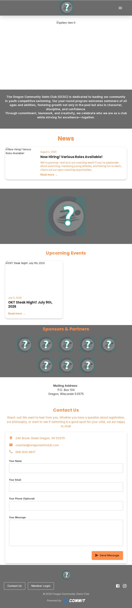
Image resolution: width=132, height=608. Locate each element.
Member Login (40, 585)
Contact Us (14, 585)
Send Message (109, 555)
